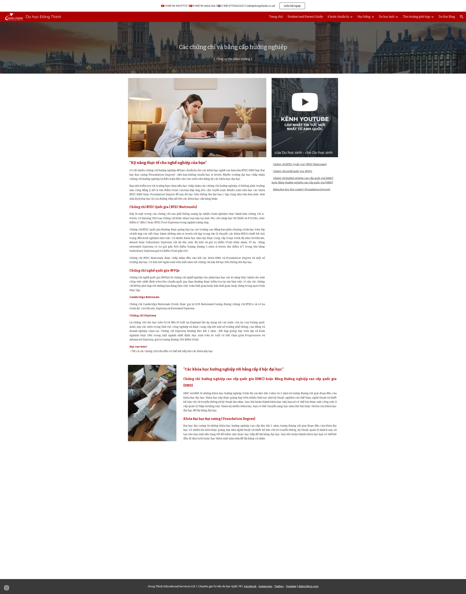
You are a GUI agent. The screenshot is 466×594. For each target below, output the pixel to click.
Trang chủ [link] (276, 16)
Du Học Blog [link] (447, 16)
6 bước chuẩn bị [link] (338, 16)
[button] (461, 16)
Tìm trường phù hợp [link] (416, 16)
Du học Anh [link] (386, 16)
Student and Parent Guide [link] (305, 16)
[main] (233, 48)
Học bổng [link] (364, 16)
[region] (233, 6)
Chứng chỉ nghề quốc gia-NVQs (292, 171)
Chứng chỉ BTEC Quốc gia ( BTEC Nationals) (300, 164)
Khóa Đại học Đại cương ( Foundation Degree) (301, 189)
